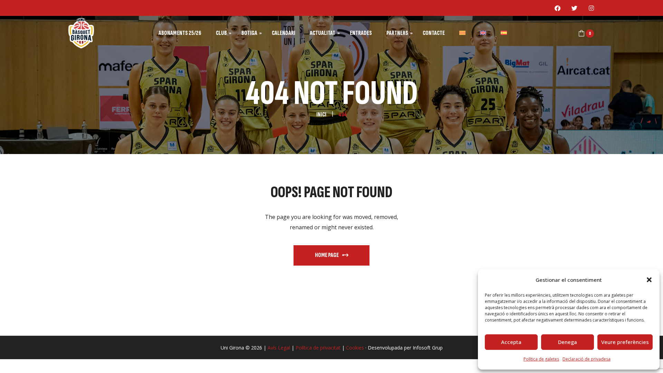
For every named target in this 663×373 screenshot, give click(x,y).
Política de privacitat (318, 347)
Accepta (511, 341)
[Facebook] (558, 8)
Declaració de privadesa (587, 359)
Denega (567, 341)
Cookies (355, 347)
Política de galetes (541, 359)
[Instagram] (591, 8)
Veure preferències (625, 341)
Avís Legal (279, 347)
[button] (649, 279)
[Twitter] (574, 8)
